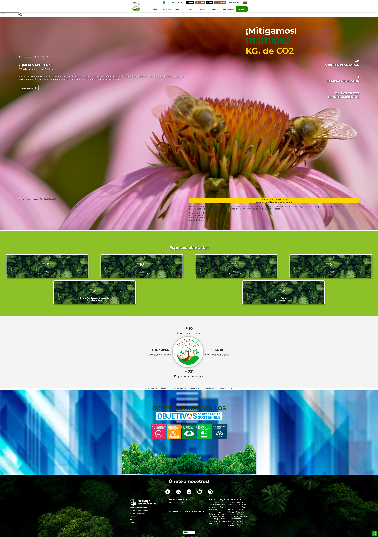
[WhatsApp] (189, 494)
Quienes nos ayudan (139, 511)
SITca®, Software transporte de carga (237, 503)
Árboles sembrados (138, 508)
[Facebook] (167, 494)
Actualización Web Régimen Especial (186, 511)
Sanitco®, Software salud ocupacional (217, 518)
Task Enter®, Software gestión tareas (238, 518)
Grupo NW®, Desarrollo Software (217, 503)
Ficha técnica (27, 88)
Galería (133, 517)
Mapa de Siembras (138, 514)
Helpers (209, 2)
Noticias (133, 520)
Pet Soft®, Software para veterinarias (237, 513)
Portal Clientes (220, 2)
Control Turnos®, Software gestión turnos (235, 523)
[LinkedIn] (199, 494)
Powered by (183, 536)
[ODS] (189, 420)
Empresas (190, 2)
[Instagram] (210, 494)
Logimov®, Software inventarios (218, 522)
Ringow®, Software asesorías (217, 508)
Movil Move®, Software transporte (217, 513)
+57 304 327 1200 (174, 2)
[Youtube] (178, 494)
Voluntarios (200, 2)
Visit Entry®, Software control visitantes (238, 508)
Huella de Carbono (233, 2)
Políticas (133, 523)
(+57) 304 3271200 (177, 502)
